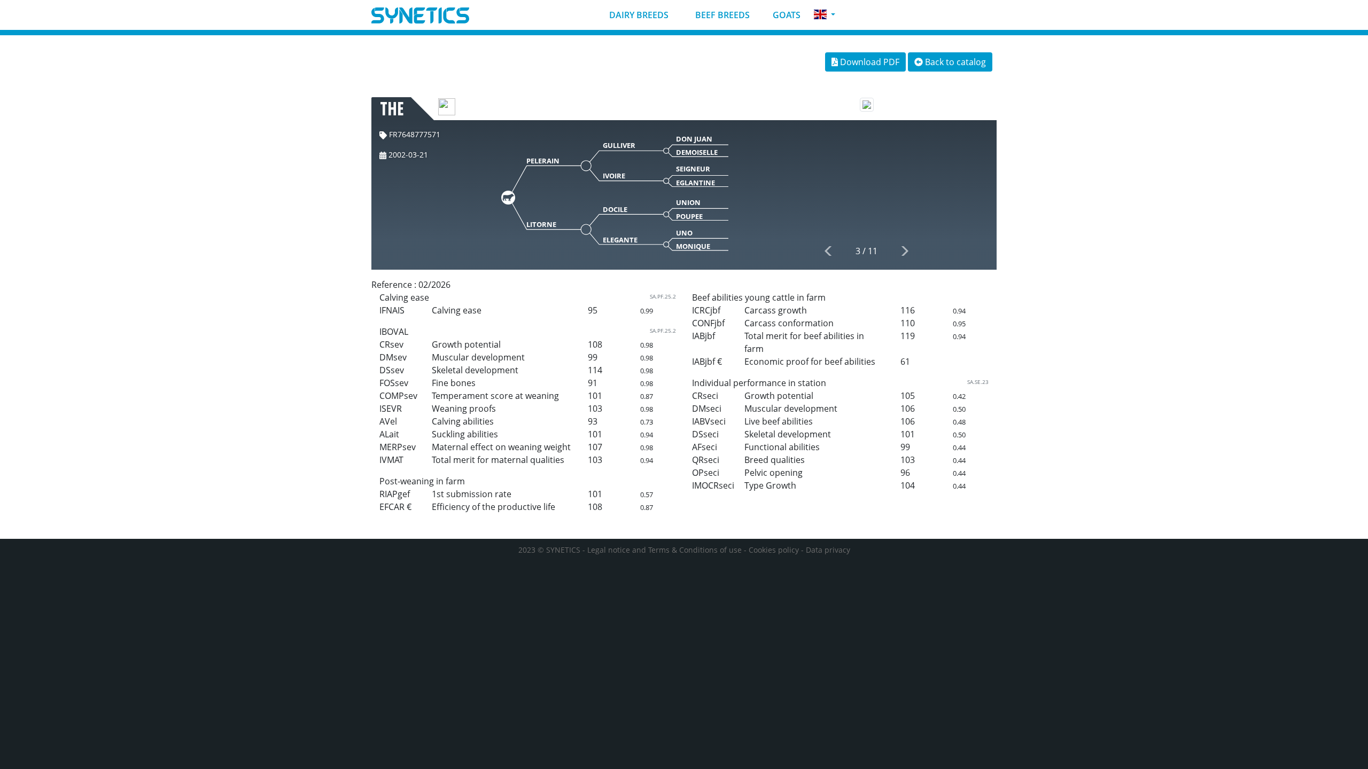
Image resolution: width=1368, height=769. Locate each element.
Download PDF (868, 62)
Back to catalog (954, 62)
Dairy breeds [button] (638, 15)
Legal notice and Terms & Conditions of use (664, 550)
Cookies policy (774, 550)
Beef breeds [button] (721, 15)
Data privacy (828, 550)
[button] (824, 14)
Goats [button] (785, 15)
